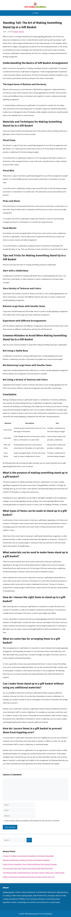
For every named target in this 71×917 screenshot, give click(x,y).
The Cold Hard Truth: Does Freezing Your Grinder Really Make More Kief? (28, 868)
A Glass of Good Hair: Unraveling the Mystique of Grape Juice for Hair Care (28, 877)
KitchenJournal (8, 892)
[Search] (29, 840)
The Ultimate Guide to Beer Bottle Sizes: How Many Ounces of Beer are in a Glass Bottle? (34, 873)
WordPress (49, 914)
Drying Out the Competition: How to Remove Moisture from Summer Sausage (30, 864)
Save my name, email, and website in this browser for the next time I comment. (32, 821)
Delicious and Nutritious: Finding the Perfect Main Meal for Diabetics (26, 860)
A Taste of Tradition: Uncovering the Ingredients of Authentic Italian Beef (28, 856)
